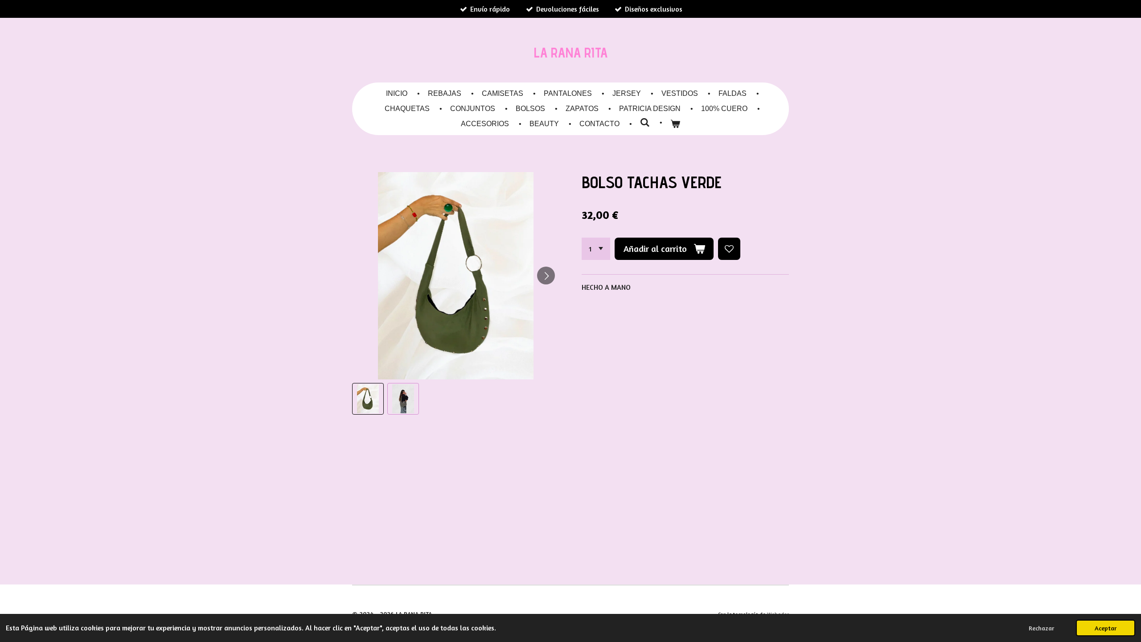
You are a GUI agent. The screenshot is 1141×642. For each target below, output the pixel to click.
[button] (368, 399)
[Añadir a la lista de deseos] (729, 249)
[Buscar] (645, 122)
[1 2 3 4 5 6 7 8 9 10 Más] (596, 249)
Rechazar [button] (1041, 628)
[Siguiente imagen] (546, 275)
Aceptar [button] (1105, 628)
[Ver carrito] (675, 124)
